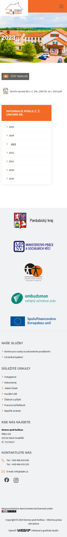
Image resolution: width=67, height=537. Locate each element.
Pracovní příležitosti (14, 405)
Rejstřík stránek (12, 410)
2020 (11, 169)
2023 (13, 144)
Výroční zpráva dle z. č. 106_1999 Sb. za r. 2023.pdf (36, 91)
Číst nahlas (19, 76)
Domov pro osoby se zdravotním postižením (27, 351)
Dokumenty (10, 382)
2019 (11, 178)
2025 (11, 126)
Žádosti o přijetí (12, 399)
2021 (11, 161)
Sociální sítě (10, 393)
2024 (11, 135)
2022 (11, 152)
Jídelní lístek (11, 388)
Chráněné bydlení (13, 357)
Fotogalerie (10, 376)
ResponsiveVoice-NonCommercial (19, 508)
